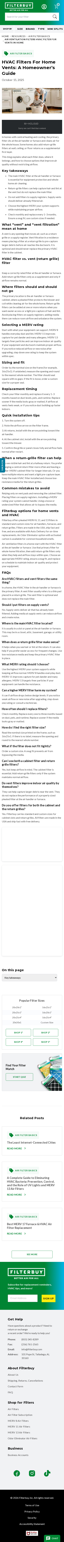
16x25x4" (47, 1017)
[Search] (55, 16)
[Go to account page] (44, 6)
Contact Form (15, 1386)
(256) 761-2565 (29, 1344)
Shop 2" (45, 1032)
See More (32, 1254)
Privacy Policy (32, 1511)
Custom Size (47, 1022)
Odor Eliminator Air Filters (22, 1438)
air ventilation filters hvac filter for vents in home (31, 41)
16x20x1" (47, 1012)
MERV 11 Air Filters (19, 1426)
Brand (30, 29)
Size (20, 29)
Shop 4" (18, 1042)
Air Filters (13, 1409)
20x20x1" (17, 1007)
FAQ (10, 1392)
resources (19, 36)
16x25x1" (47, 1007)
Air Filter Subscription (20, 1414)
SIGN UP (48, 1298)
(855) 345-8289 (29, 1339)
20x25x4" (17, 1017)
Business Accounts (18, 1454)
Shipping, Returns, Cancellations (25, 1380)
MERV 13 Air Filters (19, 1432)
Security (32, 1517)
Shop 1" (18, 1032)
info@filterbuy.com (31, 1349)
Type (41, 29)
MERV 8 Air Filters (18, 1420)
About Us (13, 1374)
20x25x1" (17, 1012)
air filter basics (39, 36)
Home (5, 36)
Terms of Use (32, 1505)
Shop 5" (45, 1042)
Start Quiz (19, 1077)
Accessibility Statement (32, 1523)
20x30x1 (17, 1022)
